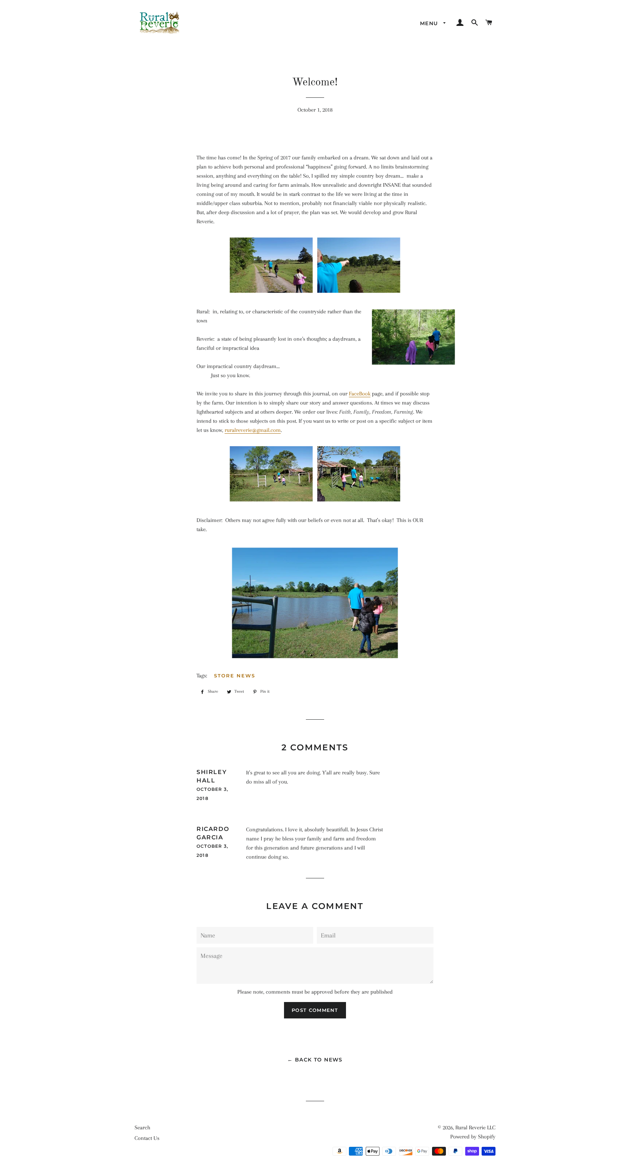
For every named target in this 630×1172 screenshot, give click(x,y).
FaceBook (359, 393)
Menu (430, 23)
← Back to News (315, 1059)
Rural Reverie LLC (475, 1127)
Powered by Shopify (472, 1136)
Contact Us (147, 1138)
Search (142, 1127)
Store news (234, 675)
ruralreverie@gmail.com (253, 430)
